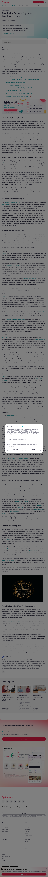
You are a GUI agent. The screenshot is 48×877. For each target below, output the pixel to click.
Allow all (33, 449)
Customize (15, 449)
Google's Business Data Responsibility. (14, 441)
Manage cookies (10, 446)
